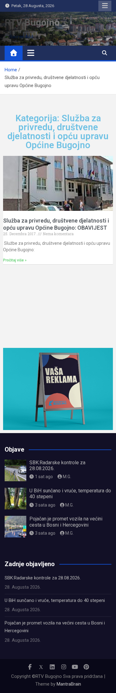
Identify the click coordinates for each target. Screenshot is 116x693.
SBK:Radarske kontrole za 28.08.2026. (43, 578)
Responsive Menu (104, 6)
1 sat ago (44, 476)
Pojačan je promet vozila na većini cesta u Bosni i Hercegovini (65, 522)
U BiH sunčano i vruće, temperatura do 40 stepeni (55, 600)
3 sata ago (45, 505)
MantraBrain (69, 684)
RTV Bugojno (32, 22)
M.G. (67, 476)
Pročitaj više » (15, 260)
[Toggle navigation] (31, 53)
